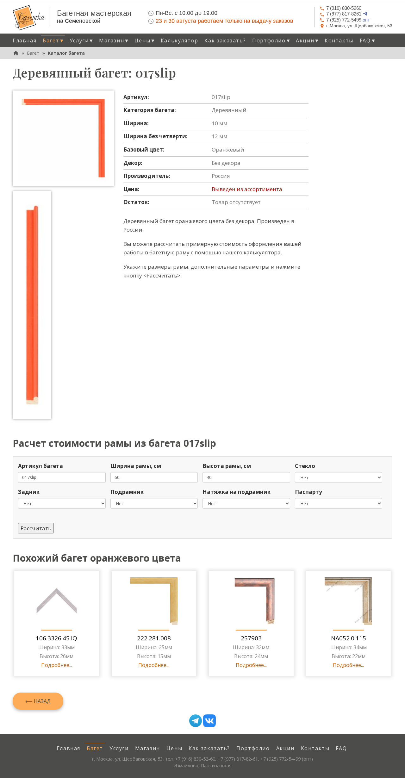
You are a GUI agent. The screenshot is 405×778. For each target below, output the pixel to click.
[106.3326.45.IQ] (56, 601)
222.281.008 (154, 638)
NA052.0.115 (348, 638)
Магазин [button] (114, 40)
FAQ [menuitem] (341, 748)
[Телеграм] (195, 720)
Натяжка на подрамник (236, 491)
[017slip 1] (63, 138)
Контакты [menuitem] (339, 40)
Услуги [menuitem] (119, 748)
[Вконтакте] (209, 720)
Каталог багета (66, 53)
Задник (29, 491)
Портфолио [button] (271, 40)
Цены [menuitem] (174, 748)
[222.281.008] (154, 601)
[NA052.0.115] (348, 601)
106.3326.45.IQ (56, 638)
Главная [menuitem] (24, 40)
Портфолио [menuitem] (253, 748)
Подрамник (127, 491)
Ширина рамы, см (135, 466)
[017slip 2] (32, 305)
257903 (251, 638)
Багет (33, 53)
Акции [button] (308, 40)
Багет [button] (54, 40)
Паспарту (308, 491)
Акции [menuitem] (285, 748)
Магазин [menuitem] (147, 748)
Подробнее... (56, 665)
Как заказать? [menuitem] (225, 40)
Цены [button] (145, 40)
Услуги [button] (82, 40)
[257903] (251, 601)
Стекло (305, 466)
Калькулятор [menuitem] (179, 40)
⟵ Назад (38, 701)
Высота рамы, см (226, 466)
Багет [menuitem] (95, 748)
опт (348, 19)
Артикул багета (40, 466)
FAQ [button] (368, 40)
